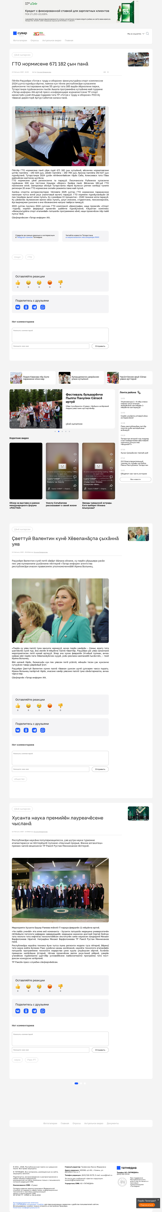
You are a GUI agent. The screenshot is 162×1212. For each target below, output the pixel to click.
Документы (113, 1123)
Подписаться (146, 1205)
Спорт (17, 257)
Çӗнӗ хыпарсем (22, 55)
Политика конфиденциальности (26, 1208)
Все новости (135, 479)
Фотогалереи (20, 40)
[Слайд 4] (65, 431)
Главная (69, 40)
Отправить (100, 346)
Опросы (35, 40)
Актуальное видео (51, 40)
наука (17, 1059)
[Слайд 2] (58, 431)
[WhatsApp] (42, 307)
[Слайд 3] (62, 431)
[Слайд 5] (69, 431)
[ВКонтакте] (17, 307)
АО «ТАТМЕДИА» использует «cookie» (28, 1204)
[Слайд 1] (55, 431)
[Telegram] (34, 307)
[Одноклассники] (26, 307)
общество (19, 779)
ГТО (30, 257)
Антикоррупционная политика (25, 1203)
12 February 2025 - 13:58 (20, 831)
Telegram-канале (25, 237)
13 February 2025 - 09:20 (20, 552)
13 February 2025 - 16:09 (20, 72)
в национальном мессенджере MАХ (82, 237)
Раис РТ (31, 1059)
